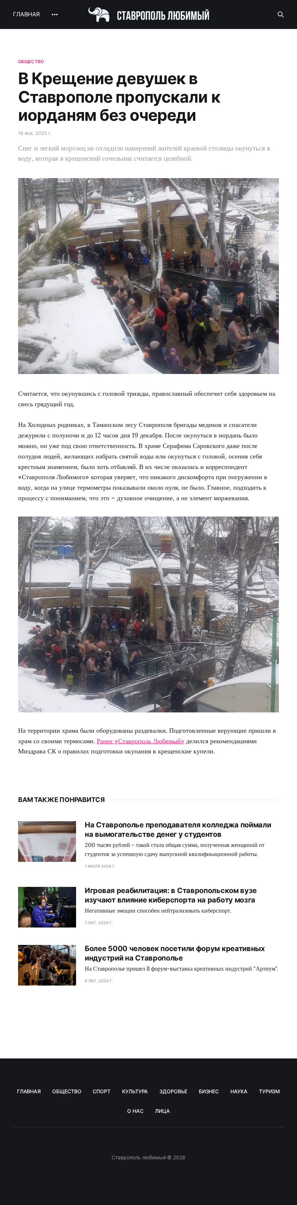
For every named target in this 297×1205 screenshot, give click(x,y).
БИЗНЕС (209, 1091)
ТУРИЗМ (269, 1091)
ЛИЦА (162, 1111)
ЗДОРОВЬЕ (173, 1091)
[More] (54, 14)
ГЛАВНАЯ (26, 14)
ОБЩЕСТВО (66, 1091)
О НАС (135, 1111)
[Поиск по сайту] (280, 14)
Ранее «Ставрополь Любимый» (140, 741)
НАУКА (238, 1091)
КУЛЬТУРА (135, 1091)
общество (31, 61)
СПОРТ (101, 1091)
